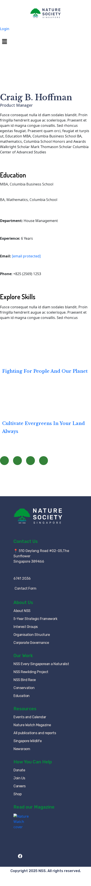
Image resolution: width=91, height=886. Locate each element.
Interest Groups (25, 627)
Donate (19, 770)
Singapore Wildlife (27, 741)
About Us (23, 602)
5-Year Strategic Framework (35, 619)
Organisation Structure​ (31, 635)
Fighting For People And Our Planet (45, 371)
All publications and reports (34, 733)
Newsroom (21, 749)
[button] (45, 41)
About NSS (21, 611)
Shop (17, 794)
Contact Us (25, 541)
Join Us (19, 778)
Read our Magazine (34, 807)
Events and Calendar (29, 717)
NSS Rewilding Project (30, 672)
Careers (19, 786)
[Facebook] (4, 460)
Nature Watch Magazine (32, 725)
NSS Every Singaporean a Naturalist (41, 664)
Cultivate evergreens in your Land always (43, 427)
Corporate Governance (31, 643)
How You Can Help (32, 761)
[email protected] (26, 256)
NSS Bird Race (24, 680)
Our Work (23, 655)
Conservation (23, 688)
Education (21, 696)
